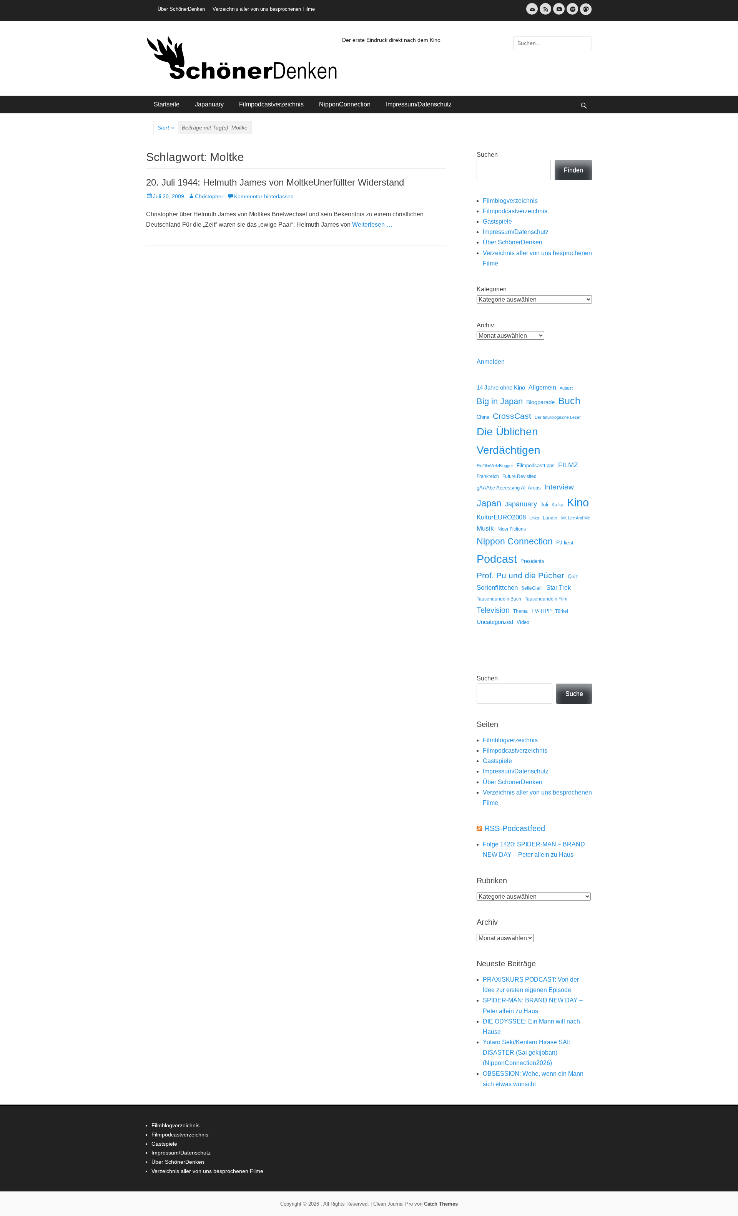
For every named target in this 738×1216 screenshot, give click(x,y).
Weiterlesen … (372, 224)
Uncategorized (495, 622)
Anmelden (491, 361)
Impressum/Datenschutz (419, 104)
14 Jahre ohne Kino (501, 387)
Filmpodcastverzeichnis (271, 104)
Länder (550, 518)
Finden (573, 170)
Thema (520, 611)
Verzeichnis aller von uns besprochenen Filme (264, 9)
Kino (578, 502)
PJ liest (564, 543)
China (483, 417)
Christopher (209, 196)
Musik (485, 528)
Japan (489, 503)
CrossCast (512, 415)
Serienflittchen (497, 587)
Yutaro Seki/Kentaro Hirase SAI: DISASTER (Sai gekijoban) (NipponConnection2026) (526, 1052)
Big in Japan (500, 401)
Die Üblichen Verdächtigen (508, 441)
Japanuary (209, 104)
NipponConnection (345, 104)
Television (493, 610)
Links (534, 518)
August (566, 388)
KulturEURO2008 (501, 517)
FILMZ (568, 465)
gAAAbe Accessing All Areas (509, 488)
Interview (559, 487)
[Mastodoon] (585, 14)
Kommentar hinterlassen (264, 196)
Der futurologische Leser (558, 417)
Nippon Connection (515, 541)
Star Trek (558, 587)
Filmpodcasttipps (536, 465)
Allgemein (542, 387)
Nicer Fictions (511, 528)
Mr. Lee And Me (575, 518)
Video (523, 622)
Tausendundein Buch (499, 599)
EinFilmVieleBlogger (495, 465)
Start (166, 127)
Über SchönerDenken (181, 9)
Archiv (485, 325)
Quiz (573, 576)
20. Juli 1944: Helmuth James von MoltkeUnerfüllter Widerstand (275, 182)
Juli (544, 505)
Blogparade (540, 402)
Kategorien (492, 289)
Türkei (561, 611)
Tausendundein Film (546, 599)
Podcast (497, 558)
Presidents (532, 561)
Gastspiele (497, 221)
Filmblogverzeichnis (510, 200)
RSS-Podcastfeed (514, 828)
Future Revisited (519, 476)
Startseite (167, 104)
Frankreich (488, 476)
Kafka (557, 505)
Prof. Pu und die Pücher (520, 575)
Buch (569, 400)
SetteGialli (532, 588)
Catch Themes (441, 1204)
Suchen (487, 154)
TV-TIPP (541, 611)
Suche (574, 693)
